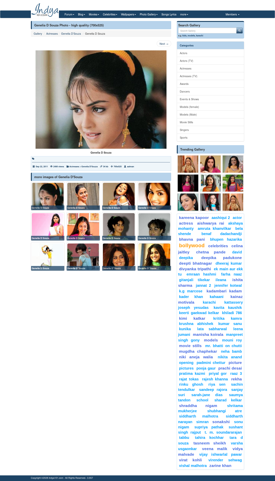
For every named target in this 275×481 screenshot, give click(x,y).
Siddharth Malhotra (198, 416)
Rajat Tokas (189, 379)
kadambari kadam (224, 291)
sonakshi (222, 422)
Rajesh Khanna (215, 379)
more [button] (183, 14)
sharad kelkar (228, 400)
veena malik (214, 449)
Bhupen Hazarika (226, 239)
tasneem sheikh (209, 443)
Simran (202, 422)
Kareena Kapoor (194, 217)
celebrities (218, 246)
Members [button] (232, 14)
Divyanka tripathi (195, 269)
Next (164, 44)
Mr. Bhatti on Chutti (223, 346)
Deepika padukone (221, 257)
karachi (199, 35)
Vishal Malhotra (193, 466)
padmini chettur (211, 363)
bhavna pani (192, 239)
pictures (186, 368)
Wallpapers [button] (127, 14)
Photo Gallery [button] (148, 14)
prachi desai (230, 368)
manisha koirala (208, 334)
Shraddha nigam (198, 405)
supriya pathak (208, 427)
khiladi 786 (232, 313)
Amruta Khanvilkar (214, 228)
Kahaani (217, 297)
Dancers (185, 91)
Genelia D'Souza (71, 33)
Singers (184, 130)
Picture (235, 362)
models (191, 35)
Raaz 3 (236, 373)
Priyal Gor (218, 373)
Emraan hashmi (201, 274)
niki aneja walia (196, 357)
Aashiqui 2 (221, 218)
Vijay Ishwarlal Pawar (220, 454)
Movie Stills (186, 122)
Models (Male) (188, 114)
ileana (223, 280)
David (237, 252)
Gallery (38, 33)
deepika (186, 258)
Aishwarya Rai (210, 223)
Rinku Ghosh (191, 384)
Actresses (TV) (188, 76)
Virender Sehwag (225, 460)
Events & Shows (189, 99)
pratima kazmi (192, 373)
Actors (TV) (186, 61)
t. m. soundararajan (223, 432)
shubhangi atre (224, 411)
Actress (186, 223)
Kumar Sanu (230, 324)
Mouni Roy (232, 340)
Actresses (52, 33)
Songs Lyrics (168, 14)
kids (184, 35)
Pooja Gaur (206, 368)
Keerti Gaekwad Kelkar (199, 313)
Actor (237, 218)
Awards (184, 84)
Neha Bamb (231, 351)
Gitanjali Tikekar (194, 280)
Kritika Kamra (227, 318)
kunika (185, 329)
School (202, 400)
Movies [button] (93, 14)
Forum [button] (68, 14)
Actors (183, 53)
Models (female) (189, 107)
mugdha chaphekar (198, 351)
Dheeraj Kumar (229, 263)
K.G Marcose (190, 291)
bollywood (192, 245)
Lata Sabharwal (212, 329)
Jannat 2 (203, 285)
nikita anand (230, 357)
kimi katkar (192, 318)
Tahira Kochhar (209, 437)
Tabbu (184, 437)
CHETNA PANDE (211, 252)
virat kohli (190, 460)
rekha (236, 379)
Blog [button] (80, 14)
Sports (183, 137)
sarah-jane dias (206, 395)
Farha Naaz (231, 274)
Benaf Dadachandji (221, 234)
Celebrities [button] (109, 14)
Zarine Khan (220, 465)
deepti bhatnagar (195, 263)
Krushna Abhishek (196, 324)
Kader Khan (191, 297)
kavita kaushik (228, 307)
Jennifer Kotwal (228, 285)
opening (186, 363)
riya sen (218, 384)
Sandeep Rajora (213, 390)
